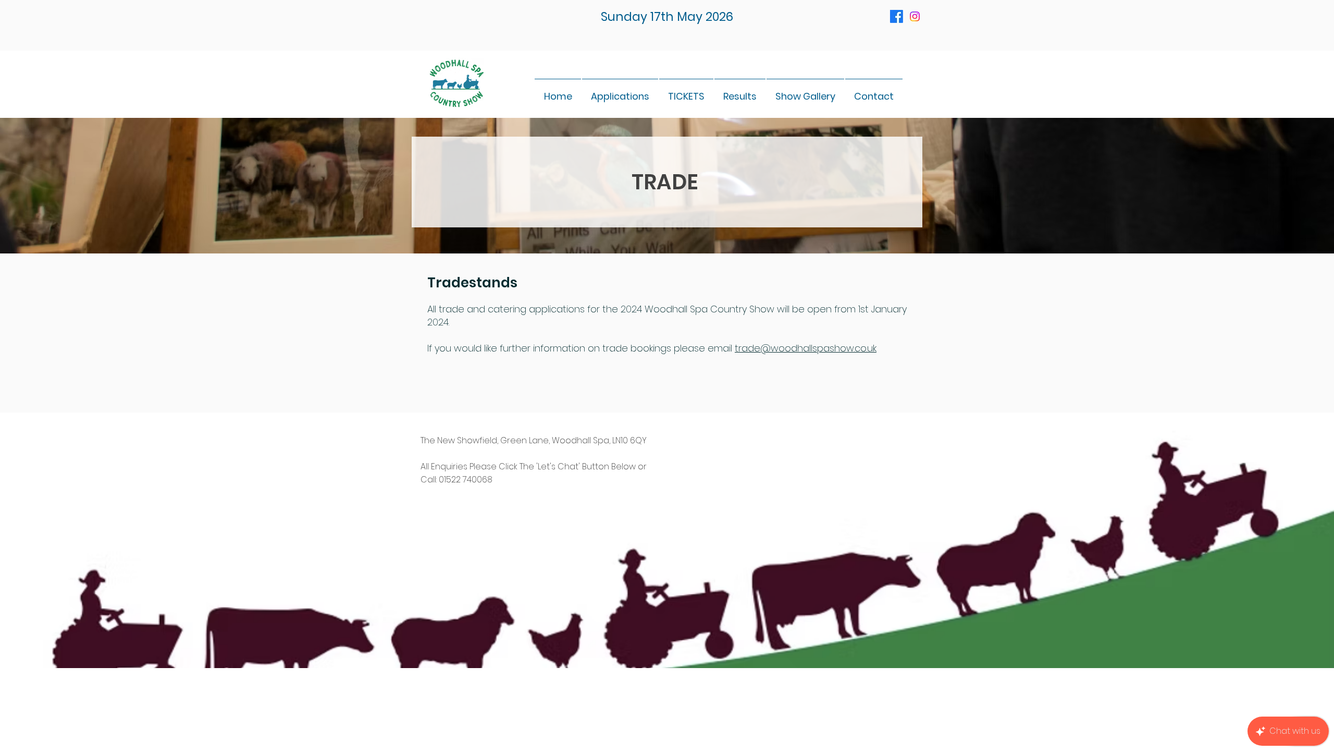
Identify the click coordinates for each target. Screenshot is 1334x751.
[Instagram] (914, 16)
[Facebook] (896, 16)
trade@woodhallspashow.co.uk (805, 348)
